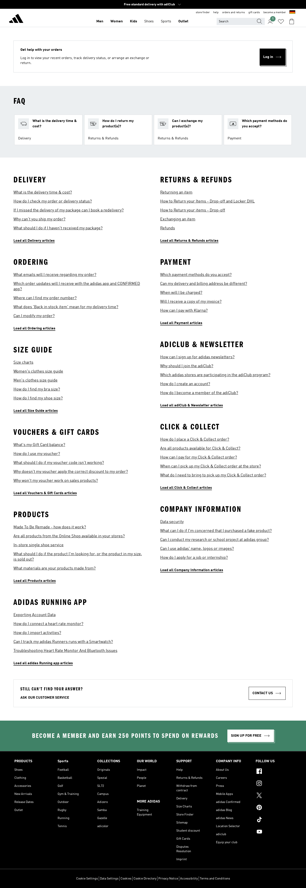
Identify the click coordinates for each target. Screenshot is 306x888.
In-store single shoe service (38, 545)
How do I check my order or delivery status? (52, 201)
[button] (48, 130)
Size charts (23, 363)
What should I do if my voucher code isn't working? (58, 463)
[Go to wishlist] (281, 21)
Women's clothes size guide (38, 371)
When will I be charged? (181, 293)
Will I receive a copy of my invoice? (191, 302)
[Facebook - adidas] (274, 772)
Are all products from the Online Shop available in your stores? (69, 536)
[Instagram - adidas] (274, 784)
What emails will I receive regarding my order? (54, 275)
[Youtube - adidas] (274, 832)
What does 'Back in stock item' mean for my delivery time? (65, 307)
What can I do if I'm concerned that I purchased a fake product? (216, 531)
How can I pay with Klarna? (184, 311)
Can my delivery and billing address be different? (203, 284)
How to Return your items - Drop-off (192, 210)
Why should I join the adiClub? (186, 366)
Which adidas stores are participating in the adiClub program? (215, 375)
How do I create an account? (185, 384)
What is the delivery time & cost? (42, 192)
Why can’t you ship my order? (39, 219)
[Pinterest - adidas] (274, 808)
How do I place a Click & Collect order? (194, 440)
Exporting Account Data (34, 615)
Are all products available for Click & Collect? (200, 448)
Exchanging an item (177, 219)
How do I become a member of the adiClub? (199, 393)
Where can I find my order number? (45, 298)
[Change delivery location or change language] (292, 12)
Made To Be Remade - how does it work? (49, 527)
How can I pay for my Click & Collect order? (198, 457)
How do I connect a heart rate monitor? (48, 624)
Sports (166, 21)
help (216, 12)
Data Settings (109, 878)
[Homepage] (16, 19)
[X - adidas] (274, 796)
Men (99, 21)
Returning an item (176, 192)
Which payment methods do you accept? (196, 275)
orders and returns (233, 12)
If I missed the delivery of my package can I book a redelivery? (68, 210)
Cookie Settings (87, 878)
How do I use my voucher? (36, 454)
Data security (172, 522)
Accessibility (189, 878)
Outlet (183, 21)
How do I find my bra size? (36, 389)
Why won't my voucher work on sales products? (55, 481)
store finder (203, 12)
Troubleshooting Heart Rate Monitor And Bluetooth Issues (65, 651)
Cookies (126, 878)
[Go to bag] (291, 21)
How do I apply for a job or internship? (194, 558)
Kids (133, 21)
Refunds (167, 228)
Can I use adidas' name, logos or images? (197, 549)
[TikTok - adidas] (274, 820)
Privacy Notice (168, 878)
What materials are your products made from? (54, 568)
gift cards (254, 12)
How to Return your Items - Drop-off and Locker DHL (207, 201)
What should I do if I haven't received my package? (58, 228)
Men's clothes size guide (35, 380)
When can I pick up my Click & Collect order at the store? (210, 466)
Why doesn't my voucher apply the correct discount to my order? (70, 472)
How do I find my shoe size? (38, 398)
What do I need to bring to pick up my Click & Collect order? (213, 475)
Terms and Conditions (215, 878)
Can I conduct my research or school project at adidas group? (214, 540)
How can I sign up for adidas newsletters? (197, 357)
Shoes (149, 21)
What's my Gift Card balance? (39, 445)
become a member (274, 12)
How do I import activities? (37, 633)
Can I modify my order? (34, 316)
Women (116, 21)
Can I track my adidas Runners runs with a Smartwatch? (63, 642)
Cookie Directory (145, 878)
